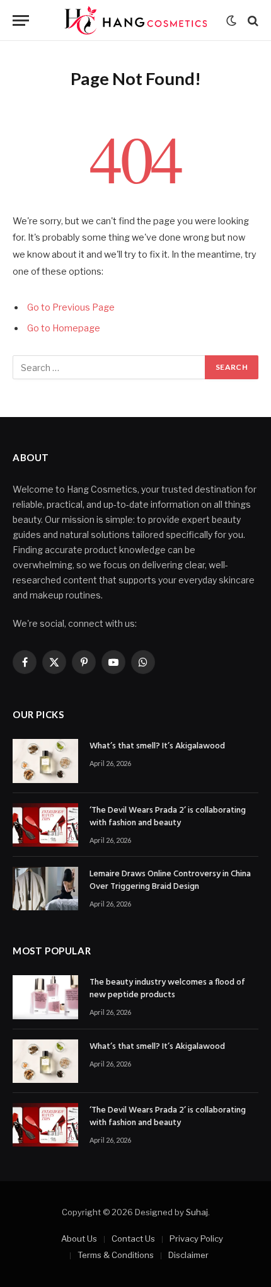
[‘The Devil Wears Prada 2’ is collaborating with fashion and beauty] (45, 825)
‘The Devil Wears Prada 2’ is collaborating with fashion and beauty (167, 816)
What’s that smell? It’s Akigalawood (157, 746)
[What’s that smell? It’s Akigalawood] (45, 760)
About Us (79, 1238)
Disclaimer (188, 1255)
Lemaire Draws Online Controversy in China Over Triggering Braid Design (170, 880)
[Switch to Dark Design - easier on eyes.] (231, 20)
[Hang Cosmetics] (135, 20)
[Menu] (21, 20)
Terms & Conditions (116, 1255)
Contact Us (133, 1238)
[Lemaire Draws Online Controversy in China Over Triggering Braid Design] (45, 888)
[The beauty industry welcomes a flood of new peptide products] (45, 997)
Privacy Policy (196, 1238)
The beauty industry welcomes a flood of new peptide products (167, 988)
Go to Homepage (63, 328)
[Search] (251, 20)
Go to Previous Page (71, 307)
